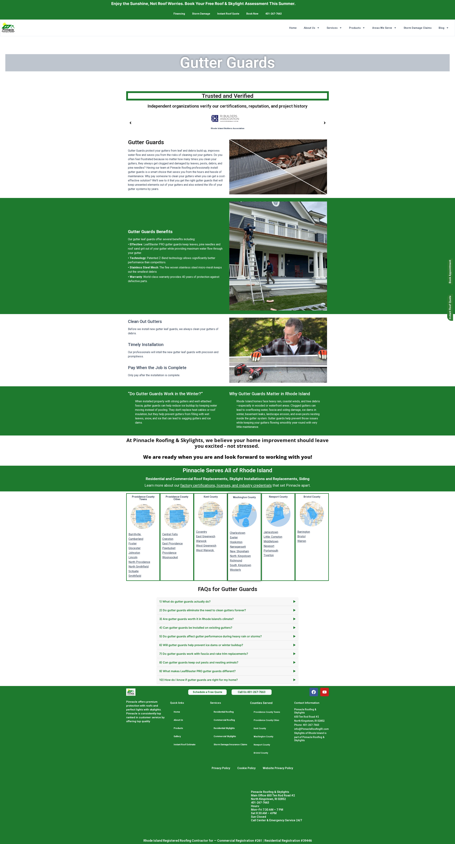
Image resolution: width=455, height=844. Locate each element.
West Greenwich (206, 545)
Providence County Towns (267, 712)
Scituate (134, 571)
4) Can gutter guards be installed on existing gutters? (227, 627)
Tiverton (269, 555)
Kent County (260, 728)
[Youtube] (324, 692)
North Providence (139, 562)
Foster (133, 543)
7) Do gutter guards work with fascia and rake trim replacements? (227, 653)
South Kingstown (240, 565)
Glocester (135, 548)
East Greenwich (205, 536)
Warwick (201, 541)
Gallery (177, 736)
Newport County (262, 745)
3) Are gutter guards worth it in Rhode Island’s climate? (227, 619)
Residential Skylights (224, 728)
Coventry (201, 531)
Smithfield (135, 576)
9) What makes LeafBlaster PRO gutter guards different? (227, 671)
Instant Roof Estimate (185, 744)
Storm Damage (201, 13)
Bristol (301, 536)
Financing (179, 13)
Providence (169, 552)
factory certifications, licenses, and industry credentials (226, 485)
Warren (301, 541)
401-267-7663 (273, 13)
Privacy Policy (221, 768)
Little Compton (273, 536)
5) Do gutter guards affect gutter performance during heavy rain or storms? (227, 636)
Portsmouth (271, 550)
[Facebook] (313, 692)
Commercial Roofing (224, 720)
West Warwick (205, 550)
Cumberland (136, 539)
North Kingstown (240, 556)
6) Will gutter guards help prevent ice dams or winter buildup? (227, 645)
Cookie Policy (246, 768)
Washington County (263, 736)
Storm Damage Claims (418, 27)
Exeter (234, 537)
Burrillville (135, 534)
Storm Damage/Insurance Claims (230, 744)
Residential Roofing (224, 712)
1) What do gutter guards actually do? (227, 601)
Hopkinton (236, 542)
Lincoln (133, 557)
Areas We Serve (382, 27)
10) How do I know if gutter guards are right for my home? (227, 680)
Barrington (303, 531)
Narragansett (238, 546)
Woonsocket (170, 557)
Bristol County (261, 753)
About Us (309, 27)
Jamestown (271, 532)
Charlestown (237, 533)
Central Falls (170, 534)
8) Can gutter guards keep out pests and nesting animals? (227, 662)
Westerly (235, 569)
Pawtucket (168, 548)
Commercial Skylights (225, 736)
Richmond (236, 560)
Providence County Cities (266, 720)
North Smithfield (139, 566)
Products (355, 27)
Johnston (134, 552)
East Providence (172, 543)
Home (293, 27)
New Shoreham (239, 551)
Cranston (167, 539)
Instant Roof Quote (228, 13)
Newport (269, 546)
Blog (441, 27)
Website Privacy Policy (278, 768)
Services (332, 27)
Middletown (271, 541)
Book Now (252, 13)
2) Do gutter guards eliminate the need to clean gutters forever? (227, 610)
